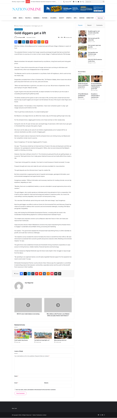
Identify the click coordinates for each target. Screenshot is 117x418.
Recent (89, 25)
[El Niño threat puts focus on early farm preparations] (84, 79)
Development (27, 25)
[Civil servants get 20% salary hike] (82, 40)
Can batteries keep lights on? (42, 340)
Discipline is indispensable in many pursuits (95, 95)
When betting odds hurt (60, 340)
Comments (99, 25)
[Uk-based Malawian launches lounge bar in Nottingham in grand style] (97, 79)
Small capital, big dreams (21, 340)
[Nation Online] (26, 9)
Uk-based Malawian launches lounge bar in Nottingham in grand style (48, 1)
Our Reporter (20, 37)
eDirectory (90, 18)
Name (16, 376)
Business (36, 18)
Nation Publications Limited (39, 415)
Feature (44, 18)
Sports (68, 18)
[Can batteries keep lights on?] (43, 334)
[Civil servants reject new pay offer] (82, 48)
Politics (27, 18)
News (20, 18)
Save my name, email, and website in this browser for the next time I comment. (36, 389)
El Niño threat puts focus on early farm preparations (83, 85)
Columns (53, 18)
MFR (75, 18)
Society (61, 18)
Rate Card (100, 18)
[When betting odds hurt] (63, 334)
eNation (81, 18)
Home (14, 18)
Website (46, 382)
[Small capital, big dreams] (23, 334)
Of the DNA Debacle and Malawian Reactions (83, 95)
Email (16, 382)
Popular (80, 25)
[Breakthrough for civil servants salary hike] (82, 33)
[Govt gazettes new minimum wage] (82, 55)
